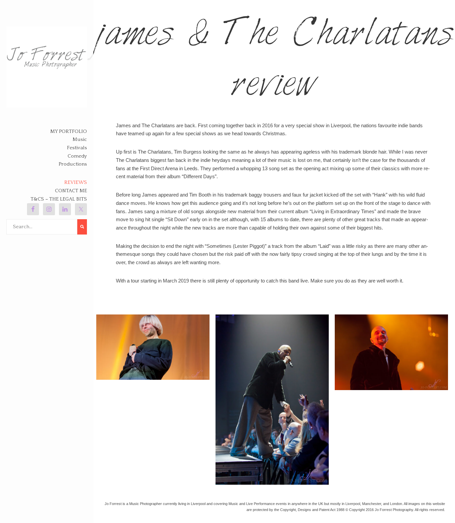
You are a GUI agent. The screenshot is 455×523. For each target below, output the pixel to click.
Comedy (77, 156)
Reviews (75, 182)
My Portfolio (68, 131)
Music (80, 139)
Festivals (77, 148)
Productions (73, 164)
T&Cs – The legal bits (59, 199)
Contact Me (71, 191)
